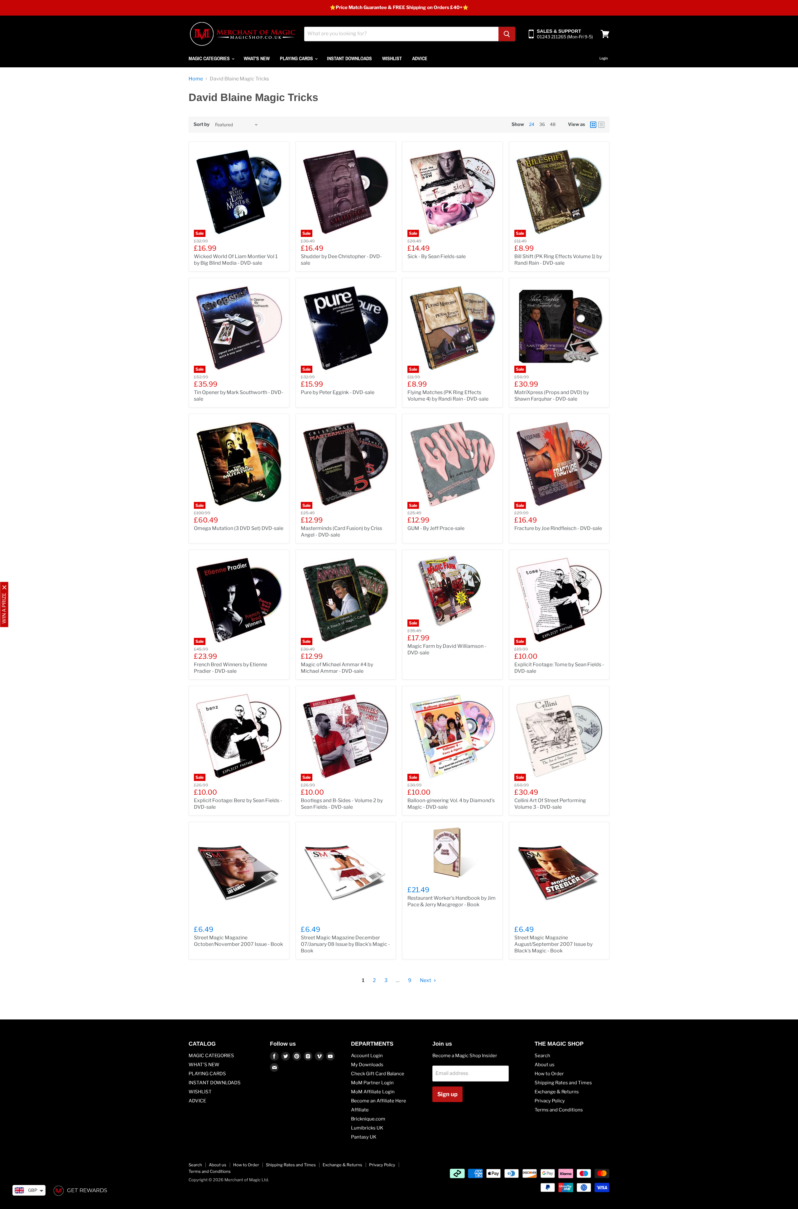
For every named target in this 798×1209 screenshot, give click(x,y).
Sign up (447, 1094)
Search (542, 1055)
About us (545, 1064)
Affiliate (360, 1110)
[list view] (601, 125)
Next (426, 980)
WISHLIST (392, 58)
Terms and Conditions (559, 1110)
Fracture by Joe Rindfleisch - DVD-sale (558, 528)
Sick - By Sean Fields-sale (436, 256)
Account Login (367, 1055)
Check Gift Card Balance (377, 1074)
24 (531, 124)
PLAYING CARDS (297, 58)
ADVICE (419, 58)
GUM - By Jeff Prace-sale (435, 528)
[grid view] (593, 125)
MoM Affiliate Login (373, 1092)
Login (603, 58)
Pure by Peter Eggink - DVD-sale (337, 392)
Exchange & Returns (557, 1092)
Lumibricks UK (367, 1128)
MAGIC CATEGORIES (210, 58)
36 (542, 124)
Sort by (201, 124)
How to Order (549, 1074)
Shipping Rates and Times (563, 1083)
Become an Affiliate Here (378, 1101)
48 (552, 124)
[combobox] (401, 34)
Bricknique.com (368, 1119)
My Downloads (367, 1064)
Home (196, 79)
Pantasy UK (364, 1137)
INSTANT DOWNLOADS (349, 58)
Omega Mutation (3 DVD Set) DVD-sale (238, 528)
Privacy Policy (550, 1101)
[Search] (506, 34)
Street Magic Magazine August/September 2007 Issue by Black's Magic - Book (553, 944)
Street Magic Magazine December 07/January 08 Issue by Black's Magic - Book (345, 944)
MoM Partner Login (372, 1083)
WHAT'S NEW (257, 58)
